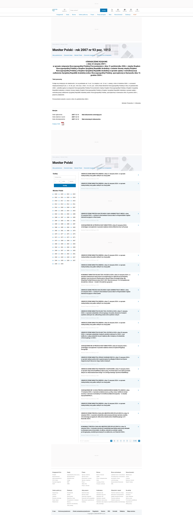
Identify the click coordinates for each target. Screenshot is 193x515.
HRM (68, 483)
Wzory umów (129, 498)
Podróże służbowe (115, 498)
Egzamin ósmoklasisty (72, 503)
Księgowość (60, 14)
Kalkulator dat (99, 492)
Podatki (54, 474)
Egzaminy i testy (71, 498)
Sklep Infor (84, 483)
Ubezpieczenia (70, 478)
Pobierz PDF (56, 124)
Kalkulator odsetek (100, 498)
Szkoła (68, 494)
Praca (83, 482)
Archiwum (128, 494)
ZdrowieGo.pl (129, 492)
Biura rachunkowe (116, 472)
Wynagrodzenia (71, 476)
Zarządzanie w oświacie (72, 500)
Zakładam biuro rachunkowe (118, 474)
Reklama (122, 511)
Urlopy (68, 480)
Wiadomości (129, 474)
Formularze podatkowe (131, 500)
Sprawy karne (85, 476)
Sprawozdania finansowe (117, 482)
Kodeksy (84, 501)
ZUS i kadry (55, 480)
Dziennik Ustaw (68, 55)
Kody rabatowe (129, 496)
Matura (68, 501)
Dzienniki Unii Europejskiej (104, 55)
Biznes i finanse (100, 474)
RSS (109, 511)
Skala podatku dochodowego (118, 501)
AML (112, 483)
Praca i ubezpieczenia (101, 478)
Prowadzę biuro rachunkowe (118, 476)
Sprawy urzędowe (86, 480)
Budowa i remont (130, 480)
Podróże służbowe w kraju (117, 492)
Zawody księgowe (56, 482)
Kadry (67, 14)
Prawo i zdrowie (85, 485)
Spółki (97, 476)
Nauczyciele (70, 496)
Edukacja (127, 14)
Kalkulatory (99, 490)
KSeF (134, 14)
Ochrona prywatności (64, 511)
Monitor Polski (64, 44)
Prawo (92, 14)
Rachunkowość (56, 476)
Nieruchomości (118, 14)
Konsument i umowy (86, 478)
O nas (54, 511)
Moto (110, 14)
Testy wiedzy (70, 505)
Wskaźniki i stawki (116, 490)
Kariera (103, 511)
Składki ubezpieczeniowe (117, 496)
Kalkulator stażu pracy (101, 500)
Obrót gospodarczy (57, 478)
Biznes (74, 14)
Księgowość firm (56, 472)
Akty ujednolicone (57, 55)
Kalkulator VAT (99, 496)
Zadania (54, 496)
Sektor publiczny (83, 14)
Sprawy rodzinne (86, 474)
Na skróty (128, 490)
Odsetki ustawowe (115, 500)
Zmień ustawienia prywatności (81, 511)
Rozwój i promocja (56, 498)
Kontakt (115, 511)
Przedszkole (70, 492)
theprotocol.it (129, 501)
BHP (68, 482)
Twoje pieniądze (101, 14)
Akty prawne (85, 490)
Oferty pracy (129, 503)
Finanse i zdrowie (100, 483)
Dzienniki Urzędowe (89, 55)
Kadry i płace (55, 500)
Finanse (128, 478)
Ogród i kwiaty (129, 482)
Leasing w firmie (100, 482)
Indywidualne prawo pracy (73, 474)
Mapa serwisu (131, 511)
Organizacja (55, 492)
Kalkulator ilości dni (101, 494)
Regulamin (95, 511)
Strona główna (55, 44)
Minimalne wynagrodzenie (117, 494)
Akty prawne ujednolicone (88, 500)
